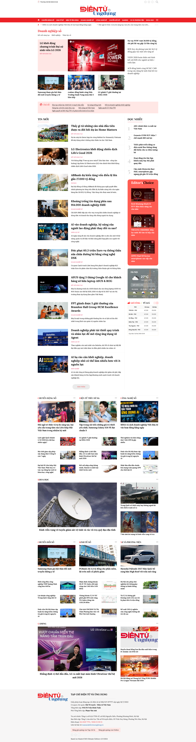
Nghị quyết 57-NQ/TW (107, 108)
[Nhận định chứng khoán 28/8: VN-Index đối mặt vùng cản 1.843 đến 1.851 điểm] (109, 585)
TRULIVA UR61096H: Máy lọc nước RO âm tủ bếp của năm (142, 232)
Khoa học (150, 20)
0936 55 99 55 (97, 722)
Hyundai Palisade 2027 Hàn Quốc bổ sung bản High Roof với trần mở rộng (138, 570)
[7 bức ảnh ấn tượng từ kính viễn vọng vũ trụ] (139, 522)
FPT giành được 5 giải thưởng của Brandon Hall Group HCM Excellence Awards (94, 307)
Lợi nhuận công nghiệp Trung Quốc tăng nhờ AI (47, 596)
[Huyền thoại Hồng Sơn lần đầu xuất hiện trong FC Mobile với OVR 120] (139, 637)
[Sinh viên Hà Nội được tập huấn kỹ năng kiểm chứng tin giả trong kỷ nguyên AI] (150, 455)
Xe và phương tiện (137, 20)
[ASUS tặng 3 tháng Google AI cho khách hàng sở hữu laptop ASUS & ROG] (53, 284)
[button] (157, 303)
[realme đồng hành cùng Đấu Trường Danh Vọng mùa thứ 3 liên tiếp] (81, 82)
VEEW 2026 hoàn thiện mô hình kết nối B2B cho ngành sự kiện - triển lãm (141, 60)
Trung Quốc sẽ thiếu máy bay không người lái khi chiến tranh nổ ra (138, 506)
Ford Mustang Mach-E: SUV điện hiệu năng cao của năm (141, 206)
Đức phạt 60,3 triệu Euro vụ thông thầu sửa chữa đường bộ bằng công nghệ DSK (96, 254)
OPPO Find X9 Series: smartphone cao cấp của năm (141, 258)
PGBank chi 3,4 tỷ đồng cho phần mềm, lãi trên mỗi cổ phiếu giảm (97, 570)
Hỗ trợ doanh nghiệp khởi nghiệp (117, 105)
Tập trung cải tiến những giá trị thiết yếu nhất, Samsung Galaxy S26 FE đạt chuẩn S (97, 427)
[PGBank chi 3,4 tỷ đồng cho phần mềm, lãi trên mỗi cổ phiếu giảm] (98, 555)
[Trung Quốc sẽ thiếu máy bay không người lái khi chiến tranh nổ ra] (139, 493)
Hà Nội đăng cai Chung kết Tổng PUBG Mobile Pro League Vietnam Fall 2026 (138, 679)
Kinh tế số (60, 20)
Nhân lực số (66, 35)
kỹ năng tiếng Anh (94, 105)
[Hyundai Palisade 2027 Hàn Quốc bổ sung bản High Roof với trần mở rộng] (139, 555)
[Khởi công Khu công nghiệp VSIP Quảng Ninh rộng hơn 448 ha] (67, 585)
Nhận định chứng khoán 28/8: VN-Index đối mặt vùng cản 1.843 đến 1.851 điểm (88, 585)
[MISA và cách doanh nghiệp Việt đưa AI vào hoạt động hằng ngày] (139, 411)
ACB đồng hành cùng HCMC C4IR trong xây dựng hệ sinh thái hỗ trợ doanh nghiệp (142, 71)
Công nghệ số (101, 20)
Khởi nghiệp (56, 35)
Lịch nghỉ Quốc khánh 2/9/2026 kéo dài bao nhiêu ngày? (46, 440)
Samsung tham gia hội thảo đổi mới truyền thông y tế (119, 25)
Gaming (125, 20)
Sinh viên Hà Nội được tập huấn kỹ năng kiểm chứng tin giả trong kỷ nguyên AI (131, 454)
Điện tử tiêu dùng (72, 20)
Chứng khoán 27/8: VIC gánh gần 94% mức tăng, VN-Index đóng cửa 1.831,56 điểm (88, 598)
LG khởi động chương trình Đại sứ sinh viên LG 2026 (51, 47)
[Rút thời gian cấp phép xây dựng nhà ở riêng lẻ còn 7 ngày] (67, 455)
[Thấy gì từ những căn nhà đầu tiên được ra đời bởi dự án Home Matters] (53, 133)
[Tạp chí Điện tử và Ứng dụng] (98, 11)
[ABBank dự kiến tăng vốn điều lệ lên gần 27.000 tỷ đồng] (53, 182)
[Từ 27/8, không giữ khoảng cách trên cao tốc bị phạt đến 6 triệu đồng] (150, 599)
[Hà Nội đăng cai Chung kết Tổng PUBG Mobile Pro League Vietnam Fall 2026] (139, 666)
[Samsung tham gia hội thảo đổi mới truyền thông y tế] (51, 82)
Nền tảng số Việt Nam (86, 108)
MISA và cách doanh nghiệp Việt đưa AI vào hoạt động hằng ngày (139, 426)
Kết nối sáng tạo (44, 35)
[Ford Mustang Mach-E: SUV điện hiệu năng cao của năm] (143, 195)
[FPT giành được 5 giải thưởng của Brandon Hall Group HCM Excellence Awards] (53, 310)
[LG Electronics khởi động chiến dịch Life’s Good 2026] (53, 156)
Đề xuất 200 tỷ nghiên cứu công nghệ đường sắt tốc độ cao (130, 611)
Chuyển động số (48, 20)
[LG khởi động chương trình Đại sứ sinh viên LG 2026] (96, 55)
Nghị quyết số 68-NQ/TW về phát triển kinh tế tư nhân (73, 111)
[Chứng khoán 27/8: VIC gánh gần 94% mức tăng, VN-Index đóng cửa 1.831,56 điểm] (109, 599)
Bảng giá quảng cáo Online (109, 730)
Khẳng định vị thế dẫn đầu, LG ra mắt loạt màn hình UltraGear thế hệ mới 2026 (88, 454)
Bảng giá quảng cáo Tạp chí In (83, 730)
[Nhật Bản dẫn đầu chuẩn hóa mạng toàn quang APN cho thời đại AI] (150, 469)
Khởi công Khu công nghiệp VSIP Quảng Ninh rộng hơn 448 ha (47, 584)
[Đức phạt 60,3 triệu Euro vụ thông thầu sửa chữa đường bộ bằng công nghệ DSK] (53, 257)
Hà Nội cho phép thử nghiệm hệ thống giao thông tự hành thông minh (129, 585)
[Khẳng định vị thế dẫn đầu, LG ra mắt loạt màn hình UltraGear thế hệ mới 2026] (109, 455)
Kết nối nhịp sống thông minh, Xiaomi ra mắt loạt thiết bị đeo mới (88, 467)
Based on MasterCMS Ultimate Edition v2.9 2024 (89, 739)
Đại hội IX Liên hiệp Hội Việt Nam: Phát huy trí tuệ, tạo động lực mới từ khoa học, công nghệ (47, 468)
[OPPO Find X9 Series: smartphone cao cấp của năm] (143, 247)
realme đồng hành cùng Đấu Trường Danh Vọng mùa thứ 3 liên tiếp (81, 94)
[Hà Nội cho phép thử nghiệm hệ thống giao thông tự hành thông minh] (150, 585)
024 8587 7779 (85, 722)
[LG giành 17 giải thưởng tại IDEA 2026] (111, 82)
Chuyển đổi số (114, 20)
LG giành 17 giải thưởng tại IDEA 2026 (88, 439)
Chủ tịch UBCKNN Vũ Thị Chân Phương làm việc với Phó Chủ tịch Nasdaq (89, 611)
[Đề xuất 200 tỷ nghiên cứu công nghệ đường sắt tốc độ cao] (150, 613)
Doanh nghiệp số (87, 20)
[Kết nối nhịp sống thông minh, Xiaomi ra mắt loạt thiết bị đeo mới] (109, 469)
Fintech (73, 183)
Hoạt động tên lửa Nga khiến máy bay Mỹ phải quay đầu (144, 160)
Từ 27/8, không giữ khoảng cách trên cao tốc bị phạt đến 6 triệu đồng (130, 597)
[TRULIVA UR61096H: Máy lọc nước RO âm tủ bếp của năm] (143, 221)
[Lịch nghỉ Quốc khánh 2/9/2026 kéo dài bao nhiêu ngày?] (67, 441)
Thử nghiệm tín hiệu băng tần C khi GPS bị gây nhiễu (131, 440)
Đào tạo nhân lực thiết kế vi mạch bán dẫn (68, 105)
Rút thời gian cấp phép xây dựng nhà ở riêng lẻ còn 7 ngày (47, 453)
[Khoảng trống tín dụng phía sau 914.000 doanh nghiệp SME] (53, 208)
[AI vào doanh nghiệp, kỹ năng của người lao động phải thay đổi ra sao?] (53, 231)
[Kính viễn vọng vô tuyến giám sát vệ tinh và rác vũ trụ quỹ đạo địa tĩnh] (77, 505)
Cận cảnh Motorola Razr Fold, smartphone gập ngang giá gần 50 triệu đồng (146, 171)
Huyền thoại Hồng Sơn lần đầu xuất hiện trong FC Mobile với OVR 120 (139, 650)
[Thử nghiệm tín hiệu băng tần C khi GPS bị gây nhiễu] (150, 441)
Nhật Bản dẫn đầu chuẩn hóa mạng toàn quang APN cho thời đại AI (131, 467)
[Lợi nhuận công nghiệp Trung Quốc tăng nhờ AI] (67, 599)
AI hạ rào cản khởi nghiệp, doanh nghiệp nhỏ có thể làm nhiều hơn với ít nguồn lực (95, 360)
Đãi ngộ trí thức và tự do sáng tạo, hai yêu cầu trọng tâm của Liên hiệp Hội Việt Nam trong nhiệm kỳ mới (56, 427)
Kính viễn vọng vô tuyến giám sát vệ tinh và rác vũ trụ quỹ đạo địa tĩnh (77, 529)
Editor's (142, 183)
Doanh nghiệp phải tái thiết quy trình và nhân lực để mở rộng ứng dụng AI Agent (95, 334)
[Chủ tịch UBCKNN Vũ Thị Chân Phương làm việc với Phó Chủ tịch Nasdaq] (109, 613)
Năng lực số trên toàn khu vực (63, 108)
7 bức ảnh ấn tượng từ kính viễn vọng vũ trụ (137, 534)
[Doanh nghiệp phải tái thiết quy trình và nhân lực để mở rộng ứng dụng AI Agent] (53, 337)
